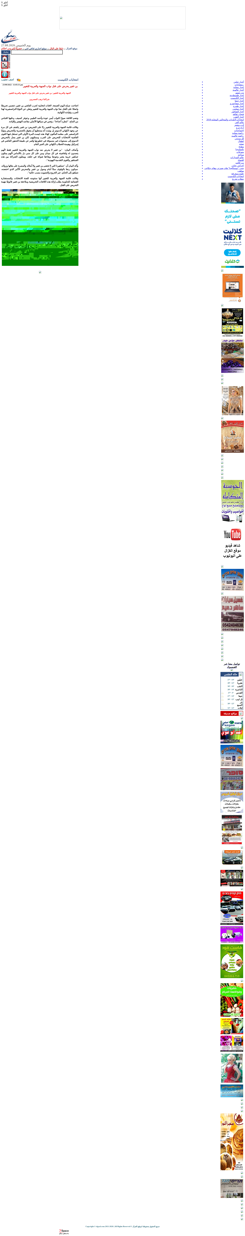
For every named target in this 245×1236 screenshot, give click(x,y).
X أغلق (4, 2)
